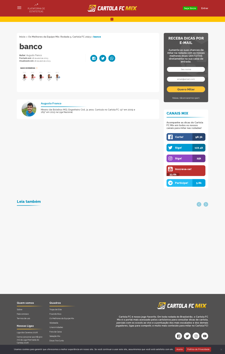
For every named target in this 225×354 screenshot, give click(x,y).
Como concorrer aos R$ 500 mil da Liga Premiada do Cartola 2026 (29, 340)
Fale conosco (23, 314)
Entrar (204, 8)
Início (22, 36)
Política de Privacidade (198, 349)
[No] (221, 349)
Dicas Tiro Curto (56, 340)
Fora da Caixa (55, 332)
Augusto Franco (34, 55)
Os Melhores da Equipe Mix (61, 318)
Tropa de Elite (55, 309)
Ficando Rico (55, 314)
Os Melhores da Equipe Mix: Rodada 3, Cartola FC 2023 (59, 36)
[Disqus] (80, 255)
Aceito (179, 349)
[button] (199, 204)
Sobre (19, 309)
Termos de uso (23, 318)
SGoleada (53, 323)
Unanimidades (56, 327)
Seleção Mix (54, 336)
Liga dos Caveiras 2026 (27, 332)
